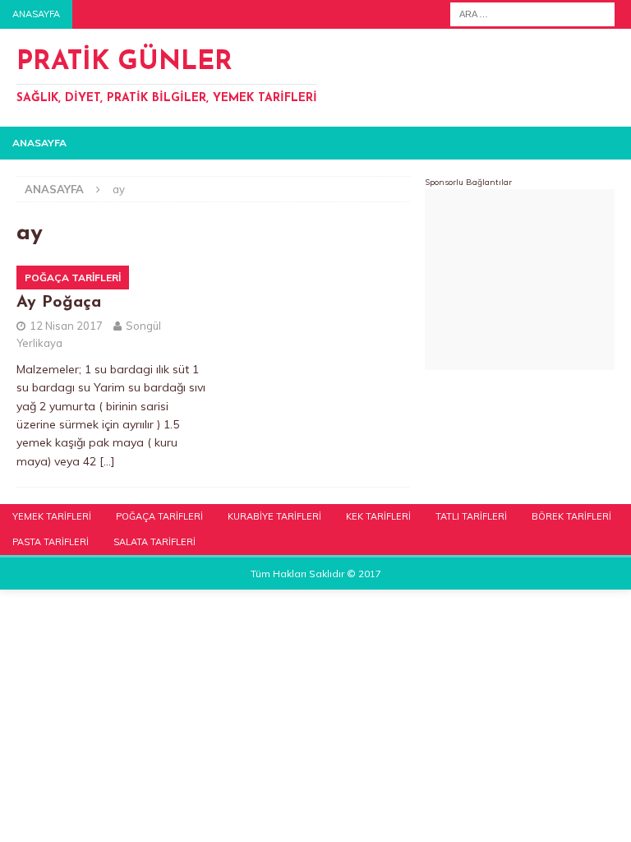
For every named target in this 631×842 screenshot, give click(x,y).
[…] (107, 461)
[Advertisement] (520, 279)
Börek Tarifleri (571, 516)
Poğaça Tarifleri (159, 516)
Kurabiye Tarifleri (274, 516)
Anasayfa (36, 14)
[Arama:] (532, 13)
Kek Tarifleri (378, 516)
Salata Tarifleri (154, 542)
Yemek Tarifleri (51, 516)
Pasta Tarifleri (50, 542)
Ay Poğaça (58, 302)
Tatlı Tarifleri (471, 516)
